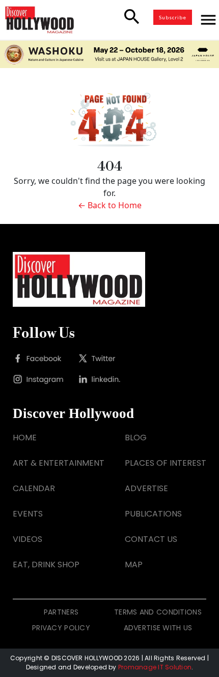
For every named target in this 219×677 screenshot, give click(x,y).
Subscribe (172, 17)
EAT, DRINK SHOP (46, 564)
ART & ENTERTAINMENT (58, 463)
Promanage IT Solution (154, 667)
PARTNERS (61, 612)
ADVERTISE (146, 488)
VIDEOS (27, 539)
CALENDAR (34, 488)
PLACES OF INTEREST (165, 463)
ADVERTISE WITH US (158, 628)
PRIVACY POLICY (61, 628)
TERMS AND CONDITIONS (158, 612)
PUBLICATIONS (153, 514)
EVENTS (28, 514)
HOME (25, 437)
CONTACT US (151, 539)
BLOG (136, 437)
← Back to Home (110, 205)
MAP (134, 564)
